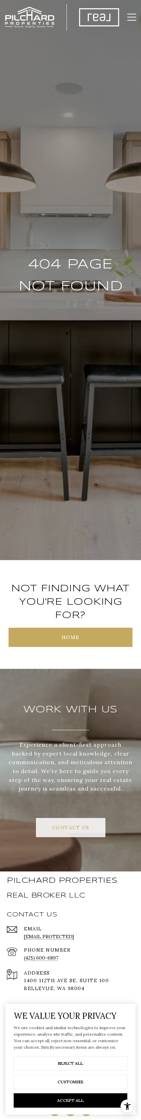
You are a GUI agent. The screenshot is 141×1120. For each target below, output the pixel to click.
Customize (70, 1081)
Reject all (70, 1063)
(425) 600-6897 (41, 958)
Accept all (70, 1100)
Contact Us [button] (70, 827)
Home (71, 637)
